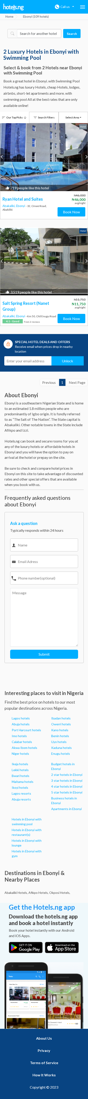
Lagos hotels (21, 718)
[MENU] (82, 7)
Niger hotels (20, 753)
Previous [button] (2, 156)
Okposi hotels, (59, 893)
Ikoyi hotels (20, 787)
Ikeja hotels (20, 764)
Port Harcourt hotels (26, 730)
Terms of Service (44, 1063)
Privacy (44, 1050)
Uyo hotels (59, 742)
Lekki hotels (20, 770)
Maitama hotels (22, 782)
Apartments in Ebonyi (66, 809)
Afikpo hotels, (38, 893)
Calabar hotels (22, 742)
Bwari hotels (20, 776)
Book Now (71, 212)
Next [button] (86, 156)
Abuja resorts (21, 799)
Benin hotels (60, 736)
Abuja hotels (21, 724)
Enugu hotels (60, 753)
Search (72, 34)
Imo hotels (19, 736)
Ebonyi (21, 206)
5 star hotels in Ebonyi (66, 792)
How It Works (44, 1075)
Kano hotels (59, 730)
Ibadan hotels (61, 718)
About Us (44, 1038)
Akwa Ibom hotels (24, 748)
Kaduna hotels (61, 748)
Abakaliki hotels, (16, 893)
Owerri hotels (61, 724)
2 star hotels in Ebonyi (66, 775)
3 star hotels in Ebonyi (66, 780)
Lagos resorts (21, 793)
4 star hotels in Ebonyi (66, 786)
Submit (44, 654)
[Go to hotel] (44, 157)
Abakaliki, (9, 206)
